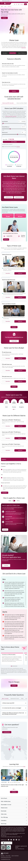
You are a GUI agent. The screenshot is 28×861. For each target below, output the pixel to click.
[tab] (8, 103)
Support (21, 4)
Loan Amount (5, 121)
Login (25, 4)
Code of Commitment (15, 855)
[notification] (14, 4)
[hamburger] (2, 3)
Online (10, 500)
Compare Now (14, 341)
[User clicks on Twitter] (11, 840)
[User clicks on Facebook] (8, 840)
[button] (14, 459)
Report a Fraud (7, 842)
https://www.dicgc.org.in (19, 848)
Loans (5, 6)
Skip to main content (6, 0)
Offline (18, 500)
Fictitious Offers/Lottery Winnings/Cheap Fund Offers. (11, 836)
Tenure (5, 132)
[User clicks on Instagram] (19, 840)
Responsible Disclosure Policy (6, 857)
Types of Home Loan (22, 53)
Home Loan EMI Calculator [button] (8, 103)
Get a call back (14, 141)
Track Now (6, 565)
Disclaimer (3, 855)
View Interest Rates (18, 197)
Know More (8, 273)
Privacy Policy (8, 855)
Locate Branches (7, 732)
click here (18, 146)
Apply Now (6, 239)
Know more (8, 358)
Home (2, 6)
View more (14, 791)
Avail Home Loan (9, 197)
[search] (16, 4)
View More (14, 91)
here (24, 766)
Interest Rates (12, 53)
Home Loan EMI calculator (10, 116)
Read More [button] (23, 47)
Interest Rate (5, 126)
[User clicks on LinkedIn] (16, 840)
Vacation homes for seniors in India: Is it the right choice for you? (12, 785)
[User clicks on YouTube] (14, 840)
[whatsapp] (18, 4)
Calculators (4, 53)
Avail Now (4, 17)
